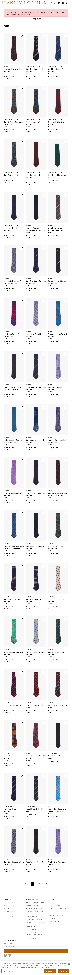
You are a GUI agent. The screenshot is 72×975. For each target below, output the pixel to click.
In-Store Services (55, 905)
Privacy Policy (31, 916)
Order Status (31, 929)
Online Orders (9, 905)
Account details (10, 903)
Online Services (32, 905)
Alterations (8, 914)
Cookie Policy (49, 967)
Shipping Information (34, 914)
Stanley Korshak (24, 3)
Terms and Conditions (34, 911)
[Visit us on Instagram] (9, 955)
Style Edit (52, 913)
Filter (6, 26)
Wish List (7, 908)
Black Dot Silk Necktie (56, 756)
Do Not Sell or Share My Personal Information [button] (35, 923)
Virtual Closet (9, 911)
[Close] (69, 964)
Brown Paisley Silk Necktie (58, 705)
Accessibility (31, 927)
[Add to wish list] (21, 35)
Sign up (36, 951)
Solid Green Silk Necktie (57, 175)
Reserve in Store (10, 916)
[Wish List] (63, 3)
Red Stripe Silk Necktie (12, 705)
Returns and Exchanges (35, 908)
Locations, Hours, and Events (57, 909)
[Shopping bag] (67, 3)
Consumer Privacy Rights (35, 919)
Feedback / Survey (56, 916)
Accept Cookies (50, 971)
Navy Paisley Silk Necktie (13, 175)
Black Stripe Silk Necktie (35, 809)
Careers (52, 918)
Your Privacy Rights (9, 971)
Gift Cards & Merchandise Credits (34, 933)
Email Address (8, 943)
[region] (36, 968)
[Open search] (51, 3)
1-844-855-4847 (54, 921)
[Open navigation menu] (70, 3)
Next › (44, 883)
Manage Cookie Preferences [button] (32, 938)
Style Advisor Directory (35, 903)
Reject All (63, 971)
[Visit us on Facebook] (5, 955)
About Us (52, 903)
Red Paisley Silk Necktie (35, 705)
